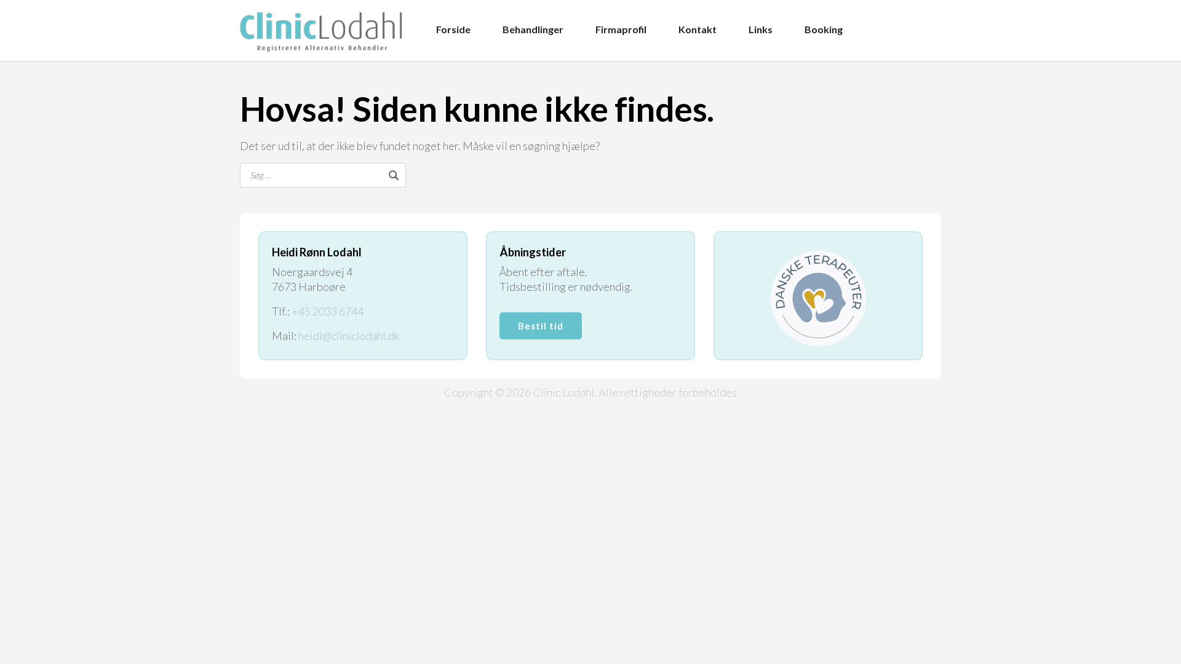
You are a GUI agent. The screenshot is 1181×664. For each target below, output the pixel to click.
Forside (453, 29)
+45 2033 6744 (328, 311)
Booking (824, 29)
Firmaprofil (620, 29)
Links (761, 29)
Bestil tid (540, 325)
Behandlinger (533, 29)
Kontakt (697, 29)
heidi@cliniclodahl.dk (348, 335)
